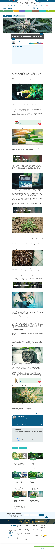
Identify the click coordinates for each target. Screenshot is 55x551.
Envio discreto (26, 539)
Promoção (18, 538)
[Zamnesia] (10, 8)
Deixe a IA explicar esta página (36, 42)
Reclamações (34, 539)
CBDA (15, 242)
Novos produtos (27, 529)
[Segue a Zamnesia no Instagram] (10, 535)
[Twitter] (41, 424)
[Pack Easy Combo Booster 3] (27, 92)
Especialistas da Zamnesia (28, 538)
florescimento (29, 343)
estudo (14, 165)
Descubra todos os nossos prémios (40, 521)
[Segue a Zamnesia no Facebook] (8, 535)
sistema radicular (24, 374)
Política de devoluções (35, 535)
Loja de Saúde (19, 530)
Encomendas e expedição (36, 530)
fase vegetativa (40, 105)
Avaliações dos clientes (27, 533)
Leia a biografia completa (21, 424)
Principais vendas (27, 530)
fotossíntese (14, 333)
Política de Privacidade (20, 517)
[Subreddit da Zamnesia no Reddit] (10, 537)
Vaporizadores (19, 529)
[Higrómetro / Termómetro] (27, 181)
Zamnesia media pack (27, 534)
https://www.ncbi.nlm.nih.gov (19, 438)
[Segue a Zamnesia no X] (13, 535)
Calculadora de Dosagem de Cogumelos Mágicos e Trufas (43, 530)
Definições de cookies (43, 548)
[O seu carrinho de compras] (50, 8)
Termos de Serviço (26, 517)
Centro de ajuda (34, 526)
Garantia (34, 538)
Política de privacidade (29, 545)
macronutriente (29, 105)
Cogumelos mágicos (19, 533)
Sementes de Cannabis (20, 526)
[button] (13, 42)
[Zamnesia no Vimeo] (11, 535)
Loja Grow (18, 534)
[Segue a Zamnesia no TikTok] (8, 537)
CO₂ (31, 331)
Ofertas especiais (19, 537)
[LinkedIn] (40, 424)
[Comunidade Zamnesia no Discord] (11, 537)
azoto (25, 105)
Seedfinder (26, 526)
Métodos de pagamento (35, 529)
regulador (39, 323)
